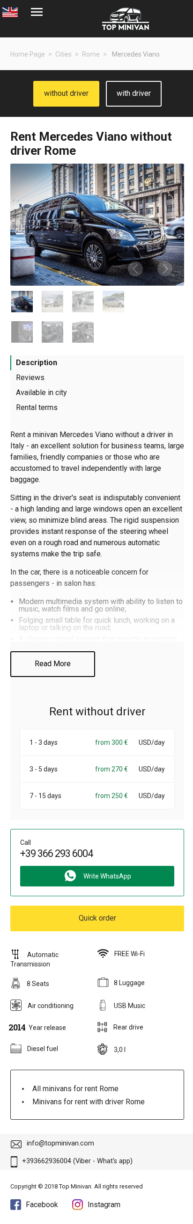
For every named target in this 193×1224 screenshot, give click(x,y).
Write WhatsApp (107, 876)
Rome (91, 54)
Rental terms (37, 407)
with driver (134, 93)
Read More (53, 663)
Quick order (97, 918)
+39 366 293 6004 (56, 853)
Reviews (30, 377)
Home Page (27, 54)
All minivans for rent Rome (75, 1088)
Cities (63, 54)
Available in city (41, 392)
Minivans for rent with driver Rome (88, 1101)
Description (36, 362)
